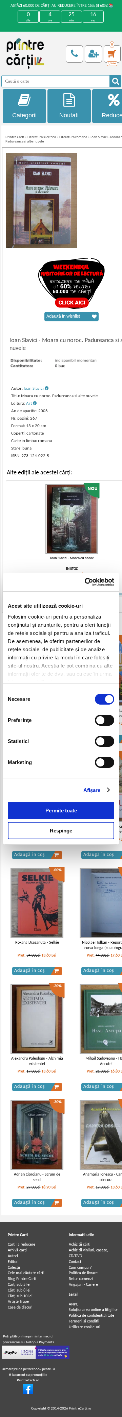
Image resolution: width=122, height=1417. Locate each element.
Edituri (13, 1262)
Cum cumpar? (80, 1268)
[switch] (104, 720)
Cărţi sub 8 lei (19, 1290)
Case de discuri (20, 1307)
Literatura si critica (41, 137)
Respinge (61, 830)
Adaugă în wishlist (63, 316)
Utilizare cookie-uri (84, 1327)
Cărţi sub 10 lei (20, 1296)
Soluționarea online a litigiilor (93, 1310)
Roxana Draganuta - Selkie (37, 943)
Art (29, 403)
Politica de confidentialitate (91, 1316)
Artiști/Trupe (18, 1302)
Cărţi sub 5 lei (19, 1285)
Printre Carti (14, 137)
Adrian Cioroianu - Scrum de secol (37, 1177)
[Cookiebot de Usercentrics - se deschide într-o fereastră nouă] (86, 582)
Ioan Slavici (34, 388)
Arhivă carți (17, 1250)
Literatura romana (73, 137)
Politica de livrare (83, 1273)
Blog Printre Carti (22, 1279)
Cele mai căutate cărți (26, 1273)
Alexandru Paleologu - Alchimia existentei (37, 1061)
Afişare (92, 790)
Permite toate (61, 810)
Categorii (24, 115)
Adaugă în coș (29, 854)
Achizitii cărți (79, 1245)
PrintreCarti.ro (80, 1409)
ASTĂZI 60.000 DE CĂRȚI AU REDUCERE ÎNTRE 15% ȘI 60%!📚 (62, 6)
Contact (75, 1262)
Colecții (14, 1268)
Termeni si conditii (84, 1321)
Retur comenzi (81, 1279)
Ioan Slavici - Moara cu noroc (72, 558)
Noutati (69, 115)
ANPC (73, 1304)
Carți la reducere (21, 1245)
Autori (13, 1256)
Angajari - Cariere (83, 1285)
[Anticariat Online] (28, 1393)
